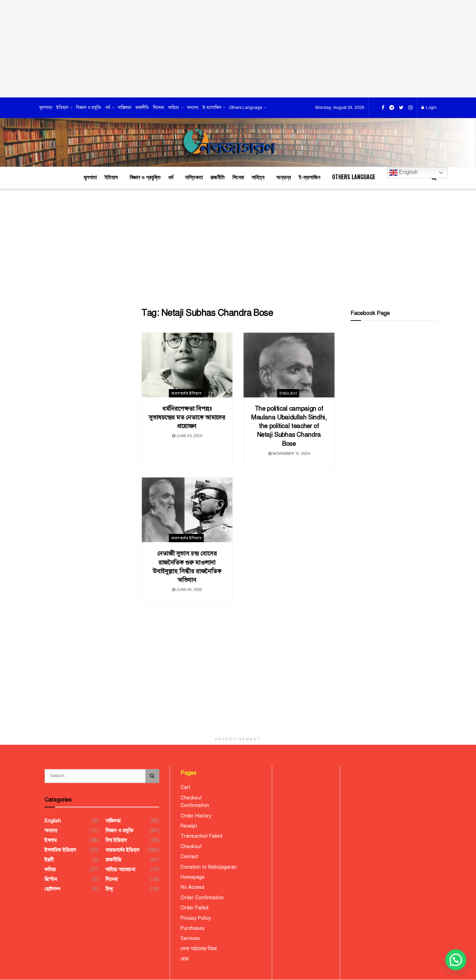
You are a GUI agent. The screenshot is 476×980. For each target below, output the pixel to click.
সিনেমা (158, 107)
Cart (185, 787)
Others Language (245, 107)
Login (431, 107)
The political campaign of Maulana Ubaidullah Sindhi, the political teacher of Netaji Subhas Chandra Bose (289, 426)
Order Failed (194, 908)
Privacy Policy (196, 918)
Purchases (193, 928)
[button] (455, 959)
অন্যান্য (193, 107)
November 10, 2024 (290, 453)
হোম (185, 959)
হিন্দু (109, 889)
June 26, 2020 (188, 589)
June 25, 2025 (188, 436)
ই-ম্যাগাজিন (212, 107)
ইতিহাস (62, 107)
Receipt (189, 826)
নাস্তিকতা (124, 107)
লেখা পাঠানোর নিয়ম (199, 949)
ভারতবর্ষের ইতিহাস (186, 393)
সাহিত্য (173, 107)
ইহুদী (49, 860)
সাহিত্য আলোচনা (120, 869)
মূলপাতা (45, 107)
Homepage (193, 877)
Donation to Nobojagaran (209, 867)
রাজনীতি (142, 107)
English (408, 172)
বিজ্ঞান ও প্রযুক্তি (88, 107)
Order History (196, 816)
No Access (193, 887)
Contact (189, 857)
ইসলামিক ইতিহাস (60, 850)
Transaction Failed (201, 836)
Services (190, 938)
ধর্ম (107, 107)
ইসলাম (51, 840)
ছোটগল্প (52, 889)
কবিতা (50, 869)
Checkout (191, 798)
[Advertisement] (238, 48)
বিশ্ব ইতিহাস (116, 840)
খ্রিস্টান (51, 879)
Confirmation (195, 805)
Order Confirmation (202, 898)
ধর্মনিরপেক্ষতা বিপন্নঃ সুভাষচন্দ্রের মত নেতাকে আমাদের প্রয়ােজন (187, 417)
